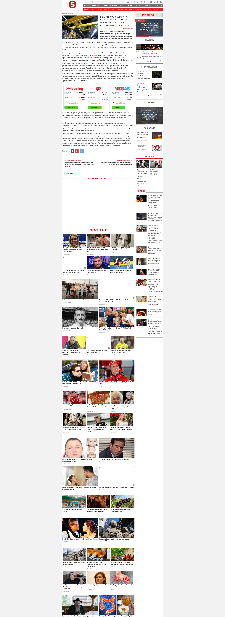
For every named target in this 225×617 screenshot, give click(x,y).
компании (69, 173)
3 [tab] (150, 61)
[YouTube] (157, 2)
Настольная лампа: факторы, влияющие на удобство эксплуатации (143, 135)
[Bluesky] (154, 2)
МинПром (97, 58)
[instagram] (134, 2)
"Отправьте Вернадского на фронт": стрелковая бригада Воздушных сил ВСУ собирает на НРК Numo (143, 90)
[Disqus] (98, 206)
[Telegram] (141, 2)
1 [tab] (142, 36)
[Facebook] (131, 2)
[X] (147, 2)
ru (128, 2)
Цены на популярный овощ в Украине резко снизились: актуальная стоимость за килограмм (155, 250)
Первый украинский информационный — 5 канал (72, 6)
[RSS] (161, 2)
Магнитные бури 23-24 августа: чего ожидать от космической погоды (154, 312)
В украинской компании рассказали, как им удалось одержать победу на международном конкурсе (79, 164)
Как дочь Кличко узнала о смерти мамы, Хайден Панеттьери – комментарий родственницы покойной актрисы (155, 300)
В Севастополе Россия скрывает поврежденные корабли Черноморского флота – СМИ (148, 53)
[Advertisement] (98, 97)
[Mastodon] (151, 2)
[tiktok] (137, 2)
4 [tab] (153, 61)
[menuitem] (87, 5)
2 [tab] (156, 36)
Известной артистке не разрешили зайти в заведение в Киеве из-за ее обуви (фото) (155, 261)
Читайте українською (128, 27)
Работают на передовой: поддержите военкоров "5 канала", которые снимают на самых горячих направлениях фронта (143, 79)
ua (125, 2)
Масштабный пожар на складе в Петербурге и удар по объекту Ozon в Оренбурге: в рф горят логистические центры (155, 217)
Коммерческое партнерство (141, 146)
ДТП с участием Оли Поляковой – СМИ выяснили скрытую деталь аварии (154, 271)
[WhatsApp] (144, 2)
